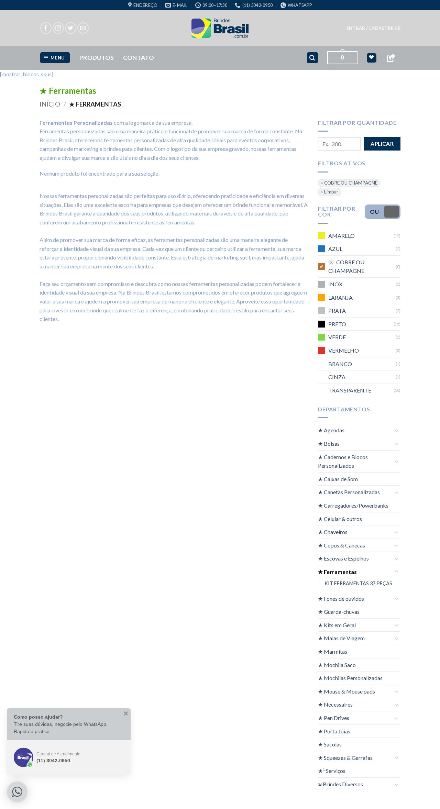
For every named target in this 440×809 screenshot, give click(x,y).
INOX (335, 284)
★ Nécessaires (335, 704)
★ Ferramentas (337, 571)
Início (50, 104)
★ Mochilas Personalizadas (350, 678)
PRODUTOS (96, 57)
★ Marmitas (332, 651)
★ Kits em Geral (337, 624)
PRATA (337, 310)
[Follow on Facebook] (46, 28)
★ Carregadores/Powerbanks (353, 505)
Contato (138, 57)
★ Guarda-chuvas (339, 611)
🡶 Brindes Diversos (340, 784)
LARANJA (340, 297)
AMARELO (341, 235)
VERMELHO (343, 350)
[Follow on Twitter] (70, 28)
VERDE (337, 337)
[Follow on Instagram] (58, 28)
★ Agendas (331, 430)
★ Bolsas (329, 443)
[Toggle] (396, 430)
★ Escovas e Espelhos (343, 558)
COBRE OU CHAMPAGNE (350, 182)
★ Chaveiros (333, 532)
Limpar (331, 192)
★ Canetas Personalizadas (349, 492)
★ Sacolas (330, 744)
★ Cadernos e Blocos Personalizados (343, 461)
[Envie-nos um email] (83, 28)
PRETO (337, 323)
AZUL (335, 248)
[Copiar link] (391, 58)
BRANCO (340, 363)
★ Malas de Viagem (341, 638)
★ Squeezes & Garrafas (345, 757)
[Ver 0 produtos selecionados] (371, 58)
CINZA (336, 377)
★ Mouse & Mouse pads (346, 691)
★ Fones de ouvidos (341, 598)
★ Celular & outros (340, 518)
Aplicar (382, 144)
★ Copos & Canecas (341, 545)
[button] (373, 28)
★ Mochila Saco (337, 664)
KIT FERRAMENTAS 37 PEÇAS (358, 583)
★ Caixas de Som (338, 478)
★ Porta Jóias (334, 731)
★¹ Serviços (331, 770)
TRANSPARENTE (349, 390)
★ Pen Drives (333, 717)
